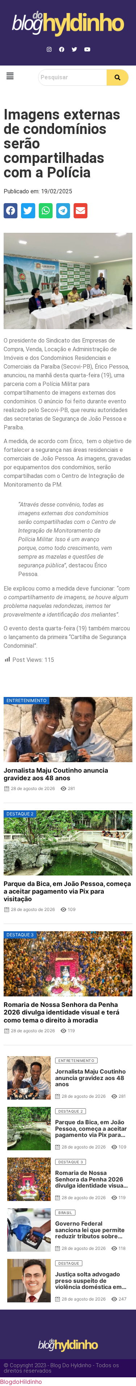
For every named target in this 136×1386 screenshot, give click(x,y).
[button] (10, 76)
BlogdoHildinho (21, 1381)
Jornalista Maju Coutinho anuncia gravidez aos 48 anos (56, 774)
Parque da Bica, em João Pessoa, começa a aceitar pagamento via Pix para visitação (67, 891)
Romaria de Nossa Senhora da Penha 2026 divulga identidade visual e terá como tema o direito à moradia (61, 1012)
